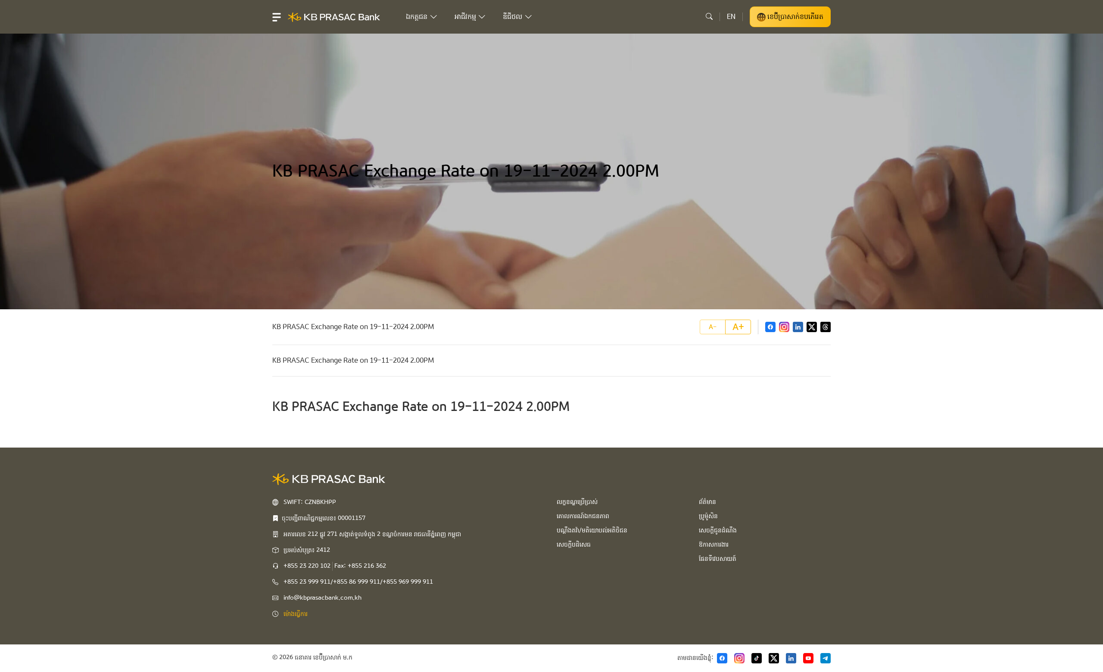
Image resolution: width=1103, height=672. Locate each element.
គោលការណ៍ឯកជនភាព (583, 516)
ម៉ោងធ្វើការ (296, 614)
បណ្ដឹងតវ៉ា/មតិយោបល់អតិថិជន (592, 530)
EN (731, 16)
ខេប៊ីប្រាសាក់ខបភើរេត (794, 16)
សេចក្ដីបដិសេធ (574, 544)
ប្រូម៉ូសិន (708, 516)
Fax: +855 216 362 (360, 566)
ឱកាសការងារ (714, 544)
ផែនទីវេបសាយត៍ (717, 559)
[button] (276, 17)
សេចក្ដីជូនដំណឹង (718, 530)
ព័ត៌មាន (707, 502)
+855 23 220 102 (307, 566)
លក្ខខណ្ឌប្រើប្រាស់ (577, 502)
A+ (738, 327)
